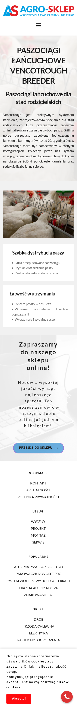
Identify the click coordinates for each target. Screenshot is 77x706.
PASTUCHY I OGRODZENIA (38, 640)
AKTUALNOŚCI (38, 490)
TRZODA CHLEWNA (38, 626)
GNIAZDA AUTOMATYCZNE (39, 588)
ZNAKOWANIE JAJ (38, 595)
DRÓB (38, 619)
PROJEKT (38, 528)
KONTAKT (38, 483)
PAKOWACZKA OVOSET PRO (39, 574)
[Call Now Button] (67, 697)
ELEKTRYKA (38, 633)
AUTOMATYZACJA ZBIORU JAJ (38, 567)
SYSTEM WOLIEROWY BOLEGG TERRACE (38, 581)
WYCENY (38, 521)
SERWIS (38, 542)
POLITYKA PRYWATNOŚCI (38, 497)
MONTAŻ (38, 535)
